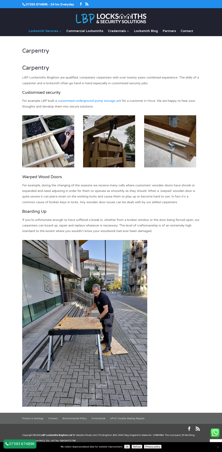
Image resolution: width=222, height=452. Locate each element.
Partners (169, 31)
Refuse (137, 446)
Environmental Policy (74, 418)
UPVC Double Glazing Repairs (127, 418)
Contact (187, 31)
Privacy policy (152, 446)
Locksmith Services (43, 31)
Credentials (117, 31)
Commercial (98, 418)
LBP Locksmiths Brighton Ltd (56, 435)
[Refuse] (217, 447)
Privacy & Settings (33, 418)
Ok (127, 446)
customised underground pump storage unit (89, 101)
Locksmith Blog (146, 31)
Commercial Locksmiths (84, 31)
